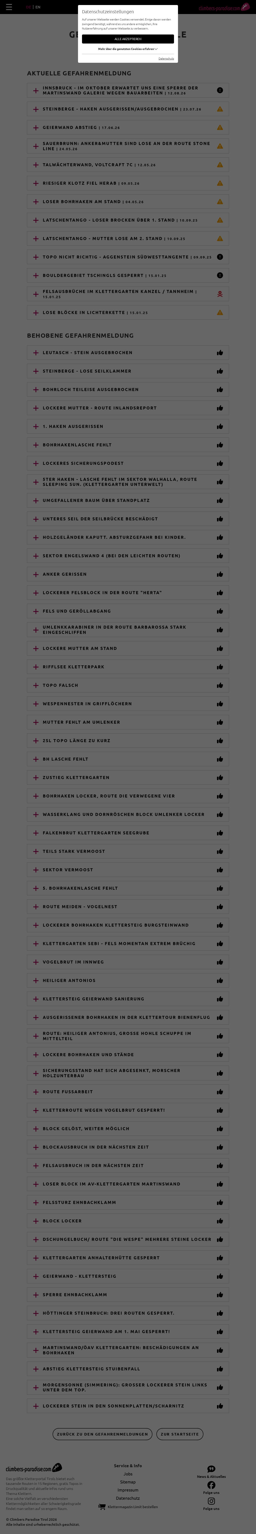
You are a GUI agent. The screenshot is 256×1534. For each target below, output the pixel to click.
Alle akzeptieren (128, 39)
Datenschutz (166, 58)
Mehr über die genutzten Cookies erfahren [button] (126, 49)
